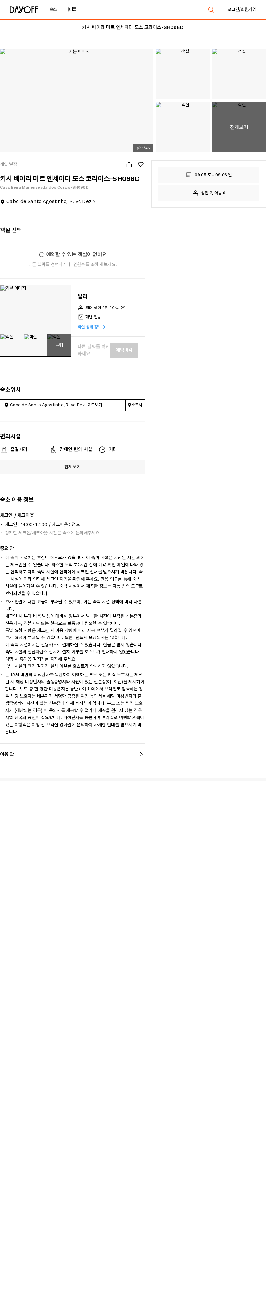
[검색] (211, 10)
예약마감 (124, 350)
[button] (35, 309)
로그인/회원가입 (241, 9)
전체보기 (72, 467)
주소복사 (135, 404)
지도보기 (95, 404)
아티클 (71, 9)
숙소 (53, 9)
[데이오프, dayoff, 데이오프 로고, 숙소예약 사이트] (24, 9)
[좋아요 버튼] (141, 164)
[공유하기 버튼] (129, 164)
